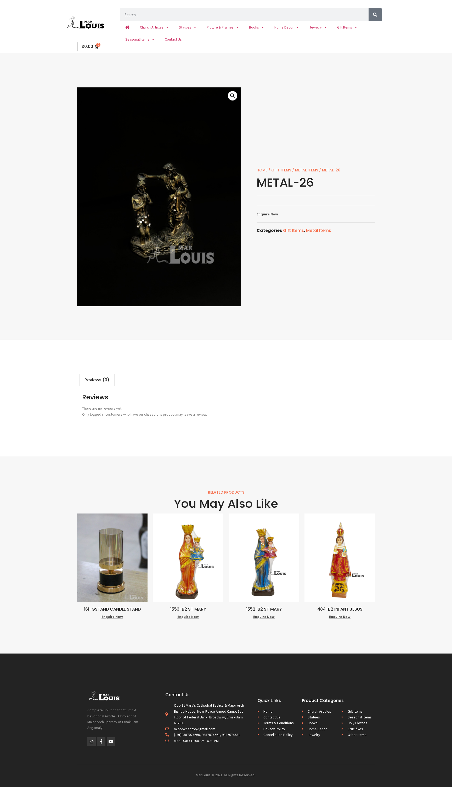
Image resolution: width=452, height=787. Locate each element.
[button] (232, 96)
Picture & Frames (220, 27)
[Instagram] (91, 741)
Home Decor (284, 27)
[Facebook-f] (101, 741)
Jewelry (315, 27)
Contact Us (173, 39)
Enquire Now (267, 214)
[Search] (375, 14)
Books (254, 27)
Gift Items (344, 27)
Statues (185, 27)
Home (262, 170)
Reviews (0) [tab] (96, 380)
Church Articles (151, 27)
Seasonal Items (137, 39)
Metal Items (306, 170)
